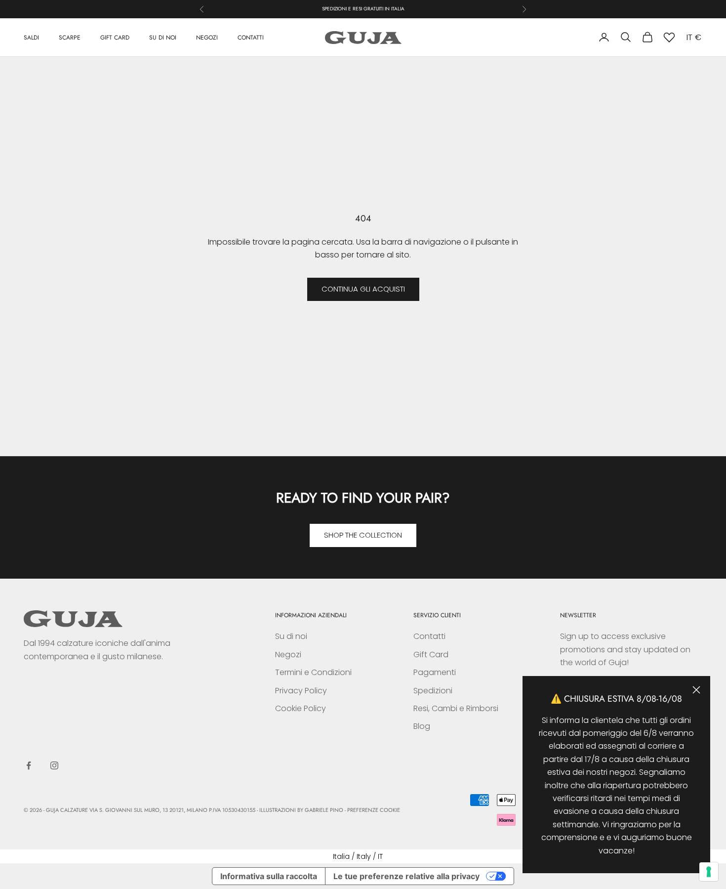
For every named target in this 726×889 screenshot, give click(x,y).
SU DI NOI (162, 37)
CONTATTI (251, 37)
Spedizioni (432, 690)
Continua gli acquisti (363, 289)
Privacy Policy (301, 690)
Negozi (288, 654)
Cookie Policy (300, 708)
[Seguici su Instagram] (54, 765)
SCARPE (70, 37)
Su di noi (291, 636)
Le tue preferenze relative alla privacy (406, 876)
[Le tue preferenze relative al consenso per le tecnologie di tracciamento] (708, 871)
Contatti (429, 636)
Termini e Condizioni (313, 672)
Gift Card (430, 654)
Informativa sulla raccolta (268, 876)
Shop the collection (363, 535)
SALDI (31, 37)
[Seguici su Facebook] (29, 765)
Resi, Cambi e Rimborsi (455, 708)
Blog (421, 726)
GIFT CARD (114, 37)
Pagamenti (434, 672)
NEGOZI (207, 37)
